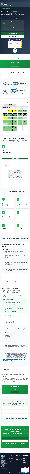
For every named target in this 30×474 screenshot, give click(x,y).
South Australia (24, 418)
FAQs (18, 240)
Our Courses (10, 457)
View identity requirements (15, 66)
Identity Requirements (15, 158)
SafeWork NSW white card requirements (14, 421)
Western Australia (18, 418)
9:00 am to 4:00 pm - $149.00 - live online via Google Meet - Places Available (14, 91)
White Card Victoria (7, 411)
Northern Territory (12, 418)
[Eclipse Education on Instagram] (4, 469)
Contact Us (10, 462)
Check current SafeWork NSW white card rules (10, 311)
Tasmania (15, 419)
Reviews (25, 240)
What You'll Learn (11, 240)
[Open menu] (28, 4)
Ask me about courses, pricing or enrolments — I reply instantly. (25, 469)
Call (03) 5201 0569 (13, 36)
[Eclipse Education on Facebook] (2, 469)
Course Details (4, 240)
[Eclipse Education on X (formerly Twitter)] (6, 469)
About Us (9, 461)
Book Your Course (15, 437)
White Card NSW (10, 458)
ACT (7, 418)
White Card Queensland (8, 416)
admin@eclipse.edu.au (19, 458)
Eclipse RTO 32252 (23, 421)
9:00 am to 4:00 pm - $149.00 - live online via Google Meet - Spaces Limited (14, 82)
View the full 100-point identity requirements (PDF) (10, 359)
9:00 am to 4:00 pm (10, 111)
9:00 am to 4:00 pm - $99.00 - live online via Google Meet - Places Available (14, 86)
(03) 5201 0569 (20, 459)
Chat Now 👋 (25, 472)
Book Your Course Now (13, 33)
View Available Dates (15, 392)
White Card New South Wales (8, 407)
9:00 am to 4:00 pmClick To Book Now (10, 124)
